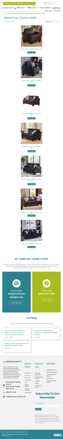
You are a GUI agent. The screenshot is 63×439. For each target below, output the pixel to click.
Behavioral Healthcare (51, 372)
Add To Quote (31, 52)
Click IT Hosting (5, 435)
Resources (27, 377)
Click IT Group (19, 434)
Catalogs (37, 381)
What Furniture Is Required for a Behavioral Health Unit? (17, 344)
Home (5, 13)
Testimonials (28, 380)
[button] (55, 435)
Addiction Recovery (51, 369)
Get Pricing (56, 11)
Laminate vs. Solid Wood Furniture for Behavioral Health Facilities (46, 333)
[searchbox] (50, 3)
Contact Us (27, 373)
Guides (36, 383)
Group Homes (49, 378)
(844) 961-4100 (10, 3)
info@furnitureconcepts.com (26, 3)
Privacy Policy (28, 392)
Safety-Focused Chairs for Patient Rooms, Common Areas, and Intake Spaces (15, 333)
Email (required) (40, 403)
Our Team (27, 375)
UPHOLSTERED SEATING (14, 13)
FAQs (26, 382)
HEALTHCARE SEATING (26, 13)
